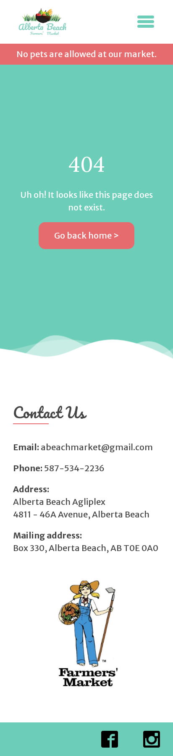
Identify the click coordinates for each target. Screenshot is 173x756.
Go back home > (86, 235)
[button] (145, 22)
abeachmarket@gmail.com (97, 447)
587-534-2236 (74, 468)
